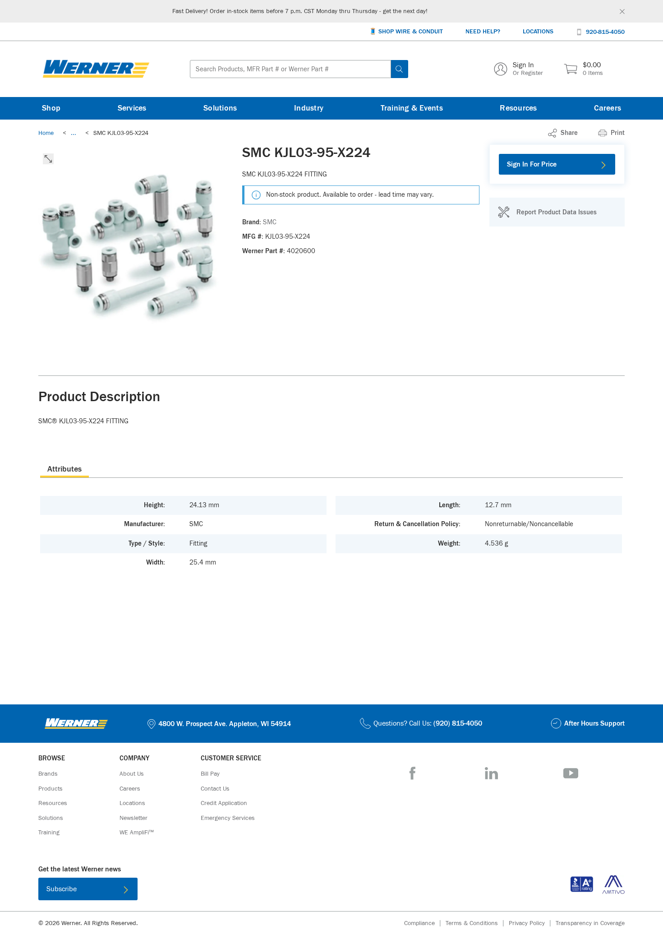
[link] (73, 133)
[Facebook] (412, 773)
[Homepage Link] (96, 69)
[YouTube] (571, 773)
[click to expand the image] (48, 158)
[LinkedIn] (491, 773)
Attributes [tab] (64, 469)
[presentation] (64, 468)
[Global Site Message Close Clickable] (622, 11)
